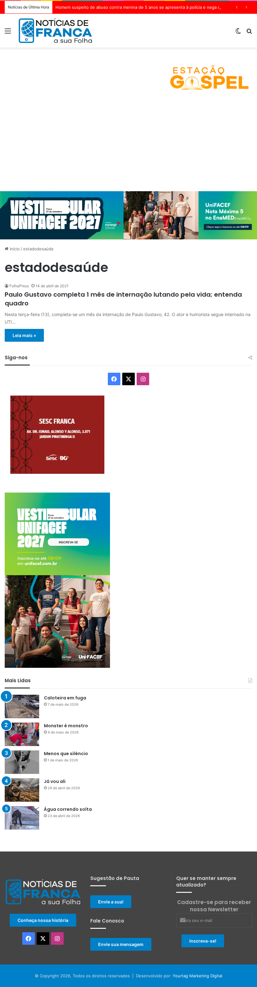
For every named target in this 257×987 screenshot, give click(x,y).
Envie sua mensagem (121, 944)
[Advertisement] (128, 144)
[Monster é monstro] (22, 734)
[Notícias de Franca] (55, 30)
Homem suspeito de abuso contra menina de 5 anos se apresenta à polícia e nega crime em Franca (152, 7)
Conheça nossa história (43, 920)
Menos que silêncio (66, 753)
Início (14, 248)
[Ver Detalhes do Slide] (128, 72)
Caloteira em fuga (65, 698)
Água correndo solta (68, 809)
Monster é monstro (66, 726)
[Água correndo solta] (22, 818)
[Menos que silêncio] (22, 762)
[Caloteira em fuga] (22, 706)
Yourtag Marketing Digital (197, 975)
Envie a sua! (110, 901)
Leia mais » (24, 335)
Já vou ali (55, 781)
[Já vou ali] (22, 790)
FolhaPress (19, 286)
